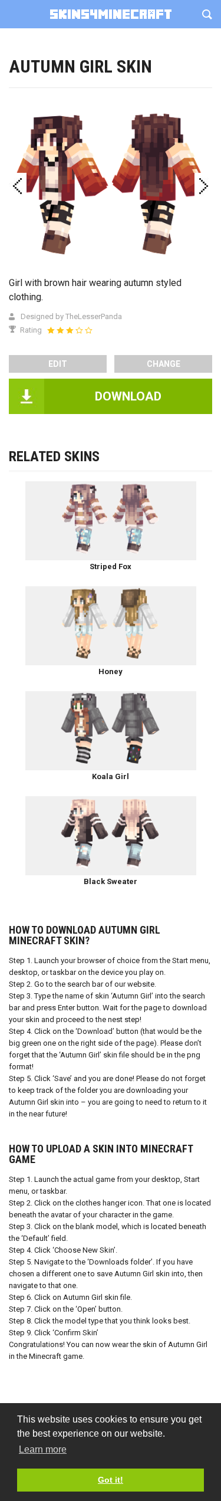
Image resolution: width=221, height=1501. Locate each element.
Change (163, 364)
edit (57, 364)
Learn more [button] (43, 1449)
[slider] (69, 330)
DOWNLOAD (128, 396)
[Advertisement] (110, 116)
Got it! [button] (110, 1479)
